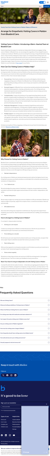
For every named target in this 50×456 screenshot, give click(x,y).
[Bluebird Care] (4, 3)
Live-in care (4, 422)
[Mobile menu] (48, 2)
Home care (3, 419)
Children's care (4, 426)
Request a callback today (12, 127)
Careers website (16, 419)
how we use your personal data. (9, 410)
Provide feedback (16, 426)
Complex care (4, 424)
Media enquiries (16, 424)
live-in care (19, 63)
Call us (41, 2)
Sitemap (14, 429)
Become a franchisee (17, 422)
